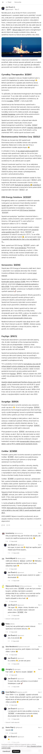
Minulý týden (17, 30)
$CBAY (28, 74)
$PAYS (13, 336)
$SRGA (15, 401)
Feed (9, 2)
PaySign (20, 347)
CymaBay (10, 101)
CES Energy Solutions (27, 210)
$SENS (17, 265)
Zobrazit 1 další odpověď (12, 618)
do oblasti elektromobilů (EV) (28, 151)
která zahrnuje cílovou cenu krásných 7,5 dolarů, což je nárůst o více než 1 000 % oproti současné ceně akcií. (21, 510)
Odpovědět (14, 541)
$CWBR (13, 451)
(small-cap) (6, 205)
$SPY (9, 30)
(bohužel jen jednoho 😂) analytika (27, 185)
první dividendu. (20, 248)
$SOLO (36, 136)
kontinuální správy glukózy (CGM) (13, 282)
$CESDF (27, 197)
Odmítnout (6, 751)
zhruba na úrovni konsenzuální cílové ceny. (17, 318)
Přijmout (16, 751)
